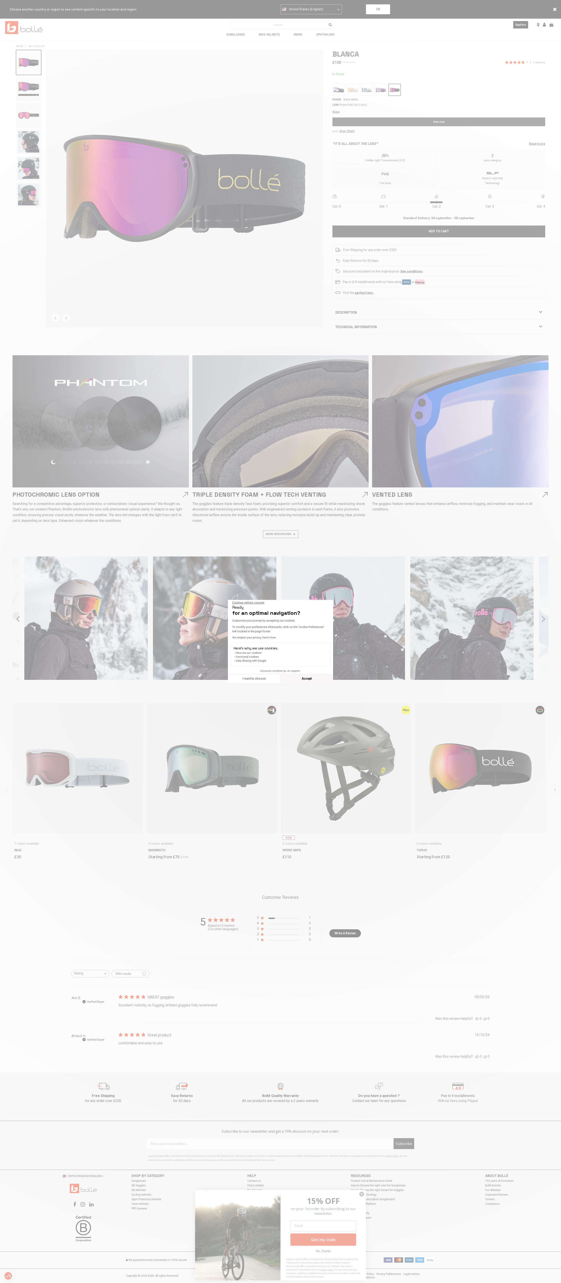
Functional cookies (247, 656)
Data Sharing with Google (251, 660)
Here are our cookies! (249, 652)
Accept (307, 678)
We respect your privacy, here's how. (254, 637)
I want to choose (254, 678)
